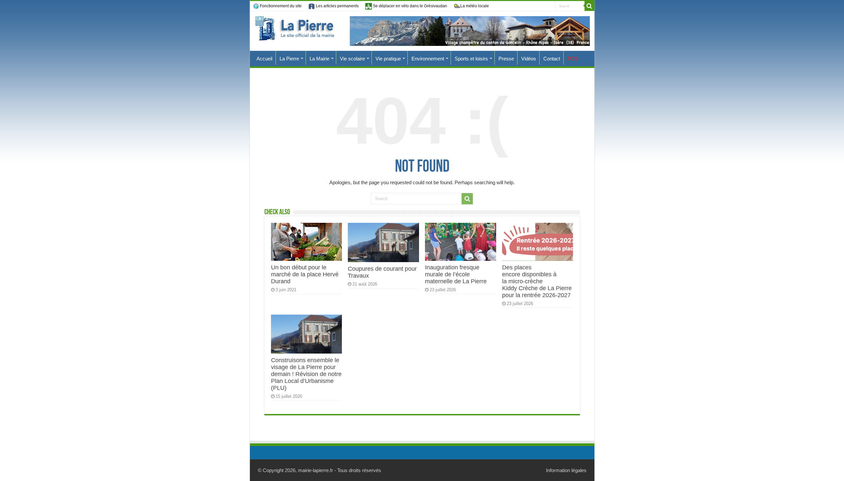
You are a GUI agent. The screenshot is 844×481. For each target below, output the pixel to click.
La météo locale (474, 6)
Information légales (566, 470)
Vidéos (528, 58)
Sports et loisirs (471, 58)
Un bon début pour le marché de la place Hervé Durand (305, 274)
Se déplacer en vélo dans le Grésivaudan (409, 6)
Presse (506, 58)
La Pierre (289, 58)
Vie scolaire (352, 58)
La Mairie (319, 58)
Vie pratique (388, 58)
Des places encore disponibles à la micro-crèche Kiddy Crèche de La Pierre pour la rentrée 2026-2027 (537, 281)
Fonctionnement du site (281, 6)
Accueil (264, 58)
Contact (551, 58)
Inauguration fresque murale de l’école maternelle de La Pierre (456, 274)
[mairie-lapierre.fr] (422, 31)
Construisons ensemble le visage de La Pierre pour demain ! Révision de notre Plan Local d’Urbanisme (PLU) (306, 374)
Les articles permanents (337, 6)
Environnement (427, 58)
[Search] (589, 6)
